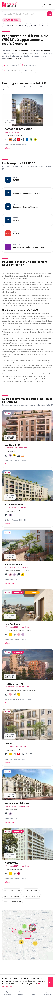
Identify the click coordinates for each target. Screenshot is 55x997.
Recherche (7, 994)
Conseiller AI (47, 994)
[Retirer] (19, 20)
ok (50, 982)
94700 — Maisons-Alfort (12, 902)
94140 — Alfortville (31, 890)
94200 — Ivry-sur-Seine (12, 896)
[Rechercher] (49, 13)
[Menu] (50, 4)
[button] (20, 932)
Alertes (33, 994)
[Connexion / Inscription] (44, 4)
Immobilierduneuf (10, 4)
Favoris (20, 994)
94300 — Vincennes (32, 896)
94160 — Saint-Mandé (12, 890)
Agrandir (46, 914)
